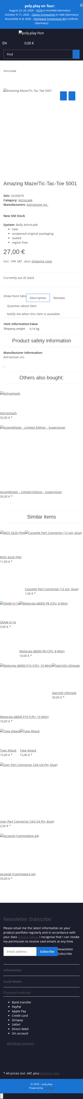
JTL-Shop (49, 1088)
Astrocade (25, 200)
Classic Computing (43, 14)
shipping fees (50, 1073)
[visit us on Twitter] (6, 1055)
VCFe (39, 10)
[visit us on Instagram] (6, 1065)
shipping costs (41, 261)
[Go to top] (1, 1096)
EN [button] (5, 43)
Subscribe (47, 951)
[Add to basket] (6, 85)
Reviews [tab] (59, 298)
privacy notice (28, 937)
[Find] (76, 54)
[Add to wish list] (72, 95)
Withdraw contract (20, 1043)
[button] (14, 43)
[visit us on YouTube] (6, 1060)
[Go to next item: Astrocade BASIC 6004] (27, 71)
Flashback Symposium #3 (50, 19)
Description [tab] (38, 298)
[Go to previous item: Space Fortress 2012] (19, 71)
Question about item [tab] (21, 306)
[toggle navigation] (8, 33)
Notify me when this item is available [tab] (33, 314)
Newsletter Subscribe (65, 951)
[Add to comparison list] (63, 95)
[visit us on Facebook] (6, 1050)
